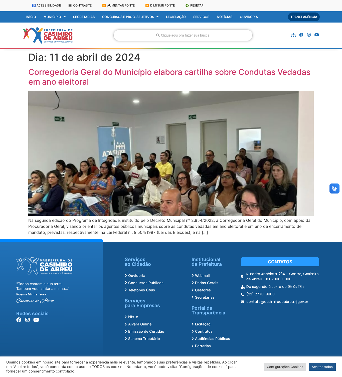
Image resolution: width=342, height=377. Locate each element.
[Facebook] (301, 35)
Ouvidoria (249, 17)
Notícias (224, 17)
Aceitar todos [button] (322, 367)
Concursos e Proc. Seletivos (128, 17)
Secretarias (84, 17)
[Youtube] (317, 35)
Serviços (201, 17)
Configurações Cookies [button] (285, 367)
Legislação (176, 17)
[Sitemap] (293, 35)
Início (31, 17)
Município (52, 17)
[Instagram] (309, 35)
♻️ (194, 5)
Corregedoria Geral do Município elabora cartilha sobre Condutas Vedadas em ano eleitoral (169, 76)
